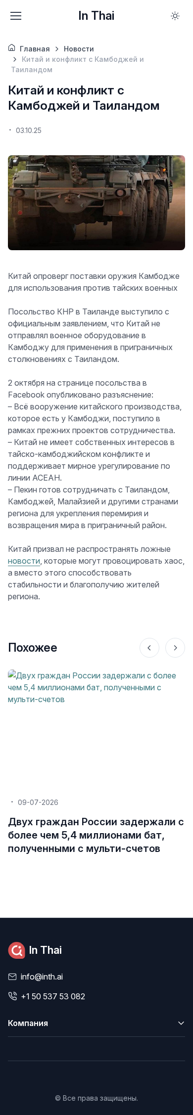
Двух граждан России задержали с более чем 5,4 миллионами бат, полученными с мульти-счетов (96, 835)
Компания (28, 1023)
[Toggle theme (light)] (175, 16)
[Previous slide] (149, 648)
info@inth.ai (42, 976)
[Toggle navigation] (15, 16)
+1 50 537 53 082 (53, 996)
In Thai (96, 15)
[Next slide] (175, 648)
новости (24, 561)
